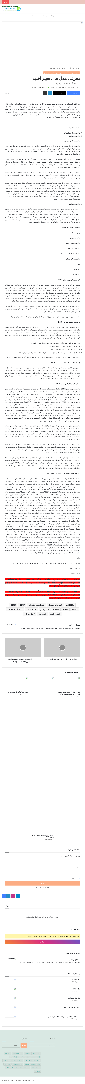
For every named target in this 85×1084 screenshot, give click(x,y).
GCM (13, 605)
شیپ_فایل (36, 1067)
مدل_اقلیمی (54, 614)
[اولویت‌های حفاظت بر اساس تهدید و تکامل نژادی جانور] (10, 1019)
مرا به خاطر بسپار (73, 878)
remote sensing (34, 1057)
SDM (65, 609)
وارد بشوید (64, 856)
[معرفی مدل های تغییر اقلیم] (10, 1010)
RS (23, 1057)
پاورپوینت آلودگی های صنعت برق (18, 692)
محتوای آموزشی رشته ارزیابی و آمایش (55, 73)
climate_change (54, 605)
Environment (17, 1053)
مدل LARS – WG (75, 979)
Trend (55, 609)
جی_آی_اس (18, 1060)
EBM (22, 605)
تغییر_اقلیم (44, 609)
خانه (77, 68)
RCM (74, 609)
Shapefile (14, 1057)
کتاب (37, 1071)
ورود (42, 883)
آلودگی (37, 1060)
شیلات (7, 1064)
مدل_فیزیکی (29, 614)
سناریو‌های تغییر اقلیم (74, 998)
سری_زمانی (31, 609)
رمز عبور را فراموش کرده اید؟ (71, 873)
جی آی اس (8, 1060)
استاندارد (28, 1060)
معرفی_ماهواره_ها (12, 1067)
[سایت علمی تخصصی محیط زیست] (11, 8)
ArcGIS (36, 1053)
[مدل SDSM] (10, 992)
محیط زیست (24, 1067)
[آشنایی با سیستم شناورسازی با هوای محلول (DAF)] (42, 755)
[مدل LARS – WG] (10, 982)
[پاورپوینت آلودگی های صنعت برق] (16, 683)
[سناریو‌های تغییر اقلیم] (10, 1001)
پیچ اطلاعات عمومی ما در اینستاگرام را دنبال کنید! (42, 16)
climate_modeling (36, 605)
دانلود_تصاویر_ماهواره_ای (32, 1064)
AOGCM (69, 605)
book (27, 1053)
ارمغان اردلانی (33, 87)
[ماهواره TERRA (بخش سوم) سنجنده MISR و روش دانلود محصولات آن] (68, 683)
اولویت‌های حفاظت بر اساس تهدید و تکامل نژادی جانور (64, 1016)
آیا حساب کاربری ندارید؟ (42, 887)
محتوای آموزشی (70, 68)
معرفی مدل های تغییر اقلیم (72, 1007)
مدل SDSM (76, 989)
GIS (7, 1053)
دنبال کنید (42, 942)
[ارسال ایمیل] (28, 87)
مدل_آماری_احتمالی (14, 609)
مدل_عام (42, 614)
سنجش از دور (17, 1064)
